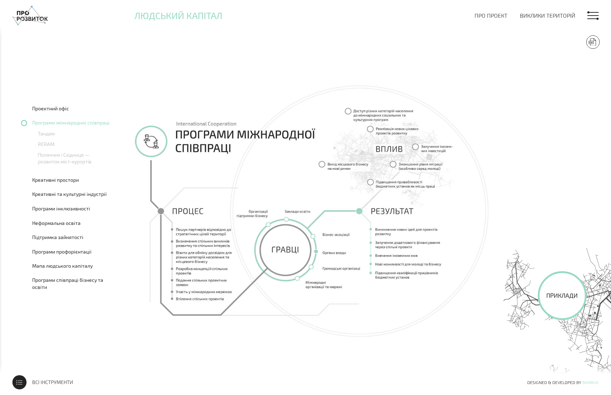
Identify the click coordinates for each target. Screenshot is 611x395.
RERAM (46, 144)
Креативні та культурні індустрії (69, 194)
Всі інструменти (52, 382)
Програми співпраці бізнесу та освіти (67, 283)
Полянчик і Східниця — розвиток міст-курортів (65, 158)
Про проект (491, 15)
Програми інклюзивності (61, 208)
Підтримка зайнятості (57, 237)
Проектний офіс (50, 108)
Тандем (46, 133)
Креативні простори (55, 180)
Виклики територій (547, 15)
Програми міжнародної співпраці (71, 123)
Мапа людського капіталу (62, 266)
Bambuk (590, 382)
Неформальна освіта (56, 223)
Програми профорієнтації (62, 252)
